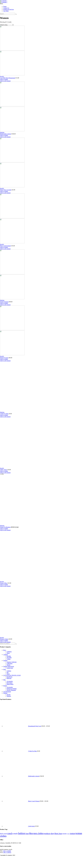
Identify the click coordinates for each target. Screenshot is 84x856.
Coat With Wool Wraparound (7, 78)
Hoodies (9, 656)
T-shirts (8, 659)
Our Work (6, 11)
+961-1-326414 (7, 852)
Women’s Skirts (4, 639)
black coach (3, 833)
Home (4, 6)
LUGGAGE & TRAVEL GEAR (12, 675)
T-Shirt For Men (4, 413)
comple (15, 833)
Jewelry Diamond (11, 690)
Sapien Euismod (4, 301)
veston (72, 833)
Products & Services (8, 9)
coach (9, 833)
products (47, 833)
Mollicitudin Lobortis (5, 134)
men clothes (38, 833)
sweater (64, 833)
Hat (7, 672)
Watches (2, 132)
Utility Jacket (3, 469)
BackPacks (9, 676)
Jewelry (2, 76)
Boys (4, 650)
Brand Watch (10, 684)
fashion (21, 833)
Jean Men (9, 657)
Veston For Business (5, 527)
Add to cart (3, 81)
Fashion (5, 660)
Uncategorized (7, 691)
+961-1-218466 (7, 851)
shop (52, 833)
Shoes (8, 653)
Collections (9, 663)
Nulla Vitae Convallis (5, 190)
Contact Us (6, 8)
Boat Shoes (9, 682)
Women (5, 693)
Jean (27, 833)
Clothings (9, 651)
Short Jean (58, 833)
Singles (8, 665)
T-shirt (68, 833)
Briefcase (9, 678)
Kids (4, 669)
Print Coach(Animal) (5, 245)
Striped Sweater (4, 357)
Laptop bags (10, 668)
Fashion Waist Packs (8, 666)
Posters (5, 685)
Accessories (10, 681)
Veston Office (3, 583)
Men (4, 679)
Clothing (5, 654)
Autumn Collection (11, 662)
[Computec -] (3, 0)
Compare (8, 81)
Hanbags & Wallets (12, 688)
